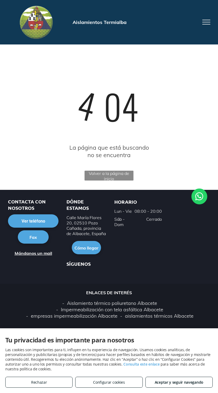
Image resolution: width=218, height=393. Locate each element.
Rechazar (39, 382)
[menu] (206, 22)
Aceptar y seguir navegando (179, 382)
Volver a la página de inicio (109, 176)
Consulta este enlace (141, 364)
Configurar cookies (109, 382)
